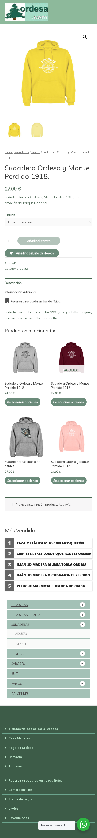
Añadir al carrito (39, 241)
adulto (35, 152)
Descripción (13, 283)
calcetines (19, 694)
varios (16, 684)
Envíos (13, 808)
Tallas (11, 215)
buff (14, 673)
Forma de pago (20, 799)
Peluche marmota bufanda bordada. (51, 586)
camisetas (19, 605)
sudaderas (21, 152)
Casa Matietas (19, 738)
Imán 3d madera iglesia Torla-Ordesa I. (53, 564)
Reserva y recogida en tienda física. (36, 301)
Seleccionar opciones (22, 402)
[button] (48, 729)
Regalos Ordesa (20, 748)
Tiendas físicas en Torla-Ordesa (33, 729)
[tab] (48, 282)
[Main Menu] (87, 12)
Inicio (8, 152)
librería (17, 654)
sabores (18, 664)
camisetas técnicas (26, 615)
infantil (21, 644)
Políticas (15, 766)
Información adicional (20, 292)
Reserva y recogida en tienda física (35, 780)
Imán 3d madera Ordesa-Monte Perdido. (54, 575)
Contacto (15, 757)
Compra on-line (20, 790)
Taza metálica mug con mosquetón (50, 543)
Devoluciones (18, 818)
